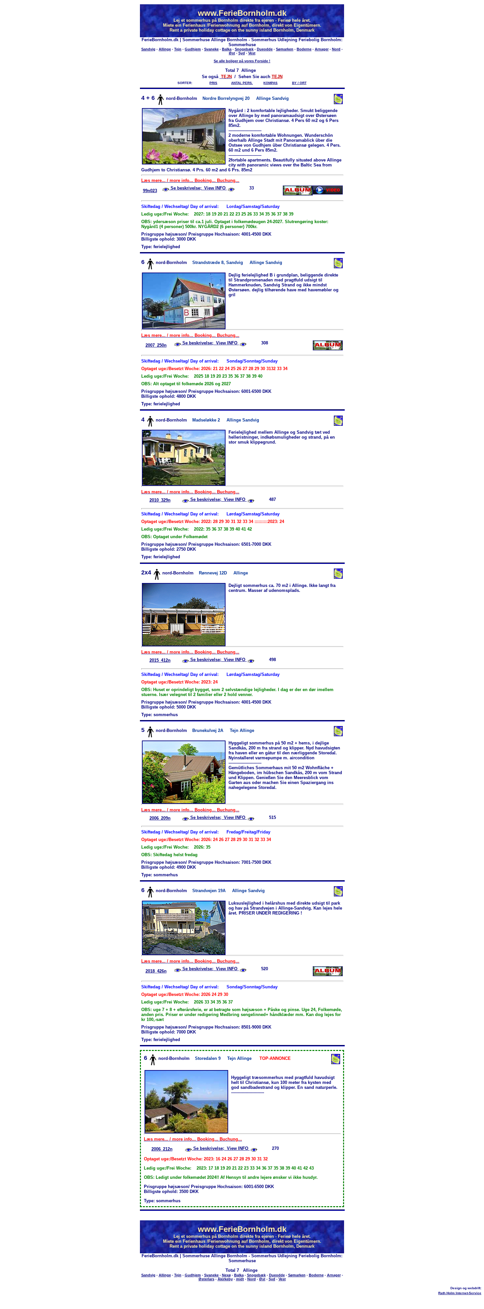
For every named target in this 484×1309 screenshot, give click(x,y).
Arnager (322, 49)
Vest (251, 53)
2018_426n (156, 971)
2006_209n (160, 818)
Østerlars (206, 1279)
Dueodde (265, 49)
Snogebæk (244, 49)
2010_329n (160, 500)
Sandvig (148, 49)
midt (240, 1279)
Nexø (226, 1275)
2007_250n (156, 345)
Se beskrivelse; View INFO (198, 188)
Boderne (304, 49)
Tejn (177, 49)
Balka (226, 49)
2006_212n (162, 1149)
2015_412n (160, 660)
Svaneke (211, 49)
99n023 (150, 190)
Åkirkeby (225, 1279)
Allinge (165, 49)
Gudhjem (193, 49)
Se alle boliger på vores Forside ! (242, 61)
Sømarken (284, 49)
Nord (336, 49)
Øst (232, 53)
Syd (241, 53)
